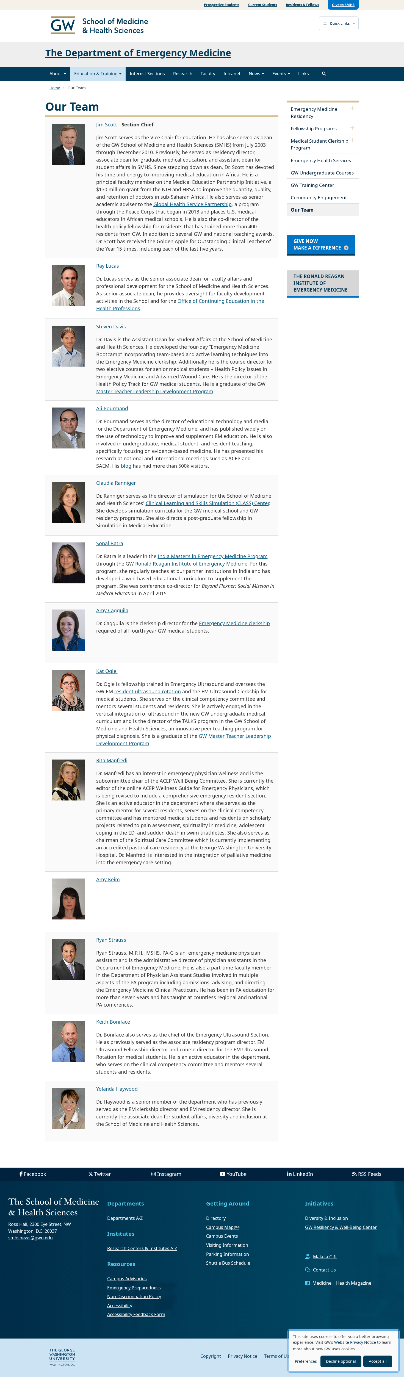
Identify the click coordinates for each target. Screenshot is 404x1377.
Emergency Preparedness (134, 1288)
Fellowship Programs (314, 128)
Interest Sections (147, 74)
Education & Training (96, 74)
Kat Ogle (107, 671)
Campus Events (222, 1236)
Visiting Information (227, 1245)
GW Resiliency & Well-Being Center (341, 1227)
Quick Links (340, 23)
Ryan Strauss (111, 940)
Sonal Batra (109, 543)
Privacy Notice (242, 1356)
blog (126, 465)
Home (54, 87)
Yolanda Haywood (117, 1088)
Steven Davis (111, 326)
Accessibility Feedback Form (136, 1314)
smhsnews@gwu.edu (30, 1238)
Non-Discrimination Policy (134, 1296)
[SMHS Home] (101, 26)
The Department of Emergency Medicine (138, 52)
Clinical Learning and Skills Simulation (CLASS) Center (207, 503)
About (56, 74)
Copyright (210, 1356)
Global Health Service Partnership (192, 204)
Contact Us (324, 1270)
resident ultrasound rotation (147, 691)
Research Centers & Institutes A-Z (142, 1248)
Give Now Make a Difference (317, 244)
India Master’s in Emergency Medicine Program (213, 556)
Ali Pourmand (112, 408)
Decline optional (341, 1361)
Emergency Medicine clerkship (234, 623)
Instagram (169, 1174)
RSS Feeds (369, 1174)
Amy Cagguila (112, 610)
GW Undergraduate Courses (322, 173)
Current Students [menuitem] (262, 4)
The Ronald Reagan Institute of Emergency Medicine (321, 283)
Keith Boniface (113, 1021)
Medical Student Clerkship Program (319, 144)
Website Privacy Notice (355, 1342)
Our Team (302, 210)
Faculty (208, 74)
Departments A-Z (125, 1218)
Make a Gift (325, 1257)
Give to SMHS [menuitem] (343, 4)
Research (182, 74)
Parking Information (227, 1254)
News (255, 74)
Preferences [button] (306, 1361)
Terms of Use (278, 1356)
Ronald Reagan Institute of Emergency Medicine (191, 563)
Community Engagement (319, 197)
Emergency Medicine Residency (314, 112)
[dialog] (344, 1351)
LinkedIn (303, 1174)
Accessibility (119, 1306)
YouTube (237, 1174)
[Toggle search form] (324, 74)
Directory (216, 1218)
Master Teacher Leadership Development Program (154, 391)
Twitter (102, 1174)
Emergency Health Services (321, 160)
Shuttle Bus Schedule (228, 1263)
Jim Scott (106, 124)
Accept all (378, 1361)
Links (303, 74)
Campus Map (220, 1227)
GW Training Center (312, 185)
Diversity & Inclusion (326, 1218)
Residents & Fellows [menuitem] (302, 4)
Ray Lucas (107, 265)
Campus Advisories (127, 1279)
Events (279, 74)
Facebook (35, 1174)
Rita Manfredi (112, 760)
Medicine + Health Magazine (341, 1283)
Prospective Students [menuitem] (221, 4)
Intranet (231, 74)
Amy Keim (108, 879)
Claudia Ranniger (116, 483)
